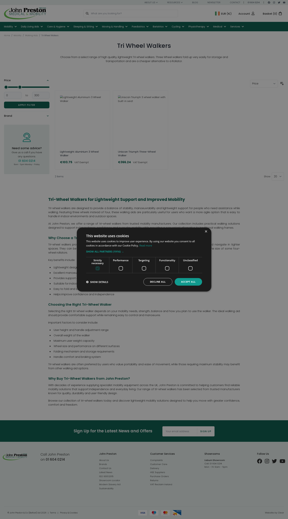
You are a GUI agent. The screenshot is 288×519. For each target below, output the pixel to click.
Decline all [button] (158, 281)
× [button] (206, 231)
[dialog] (144, 259)
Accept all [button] (188, 281)
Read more (145, 245)
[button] (144, 251)
